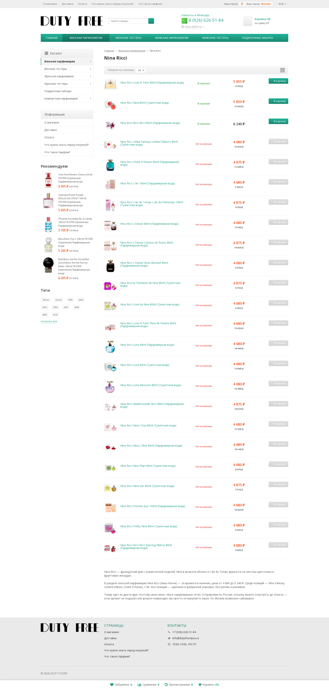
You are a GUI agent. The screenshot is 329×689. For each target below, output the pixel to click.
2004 (81, 299)
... (284, 38)
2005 (44, 307)
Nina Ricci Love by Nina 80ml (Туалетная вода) (149, 304)
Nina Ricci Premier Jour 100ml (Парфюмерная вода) (152, 506)
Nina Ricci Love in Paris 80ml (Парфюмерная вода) (152, 82)
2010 (55, 314)
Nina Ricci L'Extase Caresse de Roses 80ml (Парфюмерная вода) (146, 244)
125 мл (58, 299)
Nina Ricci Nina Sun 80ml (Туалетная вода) (147, 486)
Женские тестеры (128, 38)
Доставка (67, 4)
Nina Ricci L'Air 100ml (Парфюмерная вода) (147, 183)
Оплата (82, 4)
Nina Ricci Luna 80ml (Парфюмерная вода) (147, 344)
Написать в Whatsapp (195, 15)
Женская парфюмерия (86, 38)
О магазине (50, 4)
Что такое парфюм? (150, 4)
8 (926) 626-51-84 (206, 20)
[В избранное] (284, 87)
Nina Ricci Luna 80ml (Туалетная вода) (144, 365)
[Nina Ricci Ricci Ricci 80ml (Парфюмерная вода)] (110, 125)
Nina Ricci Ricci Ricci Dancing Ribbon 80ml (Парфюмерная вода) (146, 546)
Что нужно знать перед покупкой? (113, 4)
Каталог (56, 53)
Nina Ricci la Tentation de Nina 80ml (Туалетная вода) (150, 284)
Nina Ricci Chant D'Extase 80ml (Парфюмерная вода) (149, 163)
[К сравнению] (279, 87)
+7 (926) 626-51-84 (184, 632)
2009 (44, 314)
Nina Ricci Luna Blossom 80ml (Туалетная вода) (150, 385)
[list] (276, 70)
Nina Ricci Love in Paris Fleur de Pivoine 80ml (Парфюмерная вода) (148, 324)
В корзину (280, 81)
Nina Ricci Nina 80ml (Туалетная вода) (144, 102)
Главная (51, 38)
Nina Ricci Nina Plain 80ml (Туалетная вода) (148, 466)
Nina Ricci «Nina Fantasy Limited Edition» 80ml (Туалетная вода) (149, 143)
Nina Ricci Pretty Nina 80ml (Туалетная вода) (148, 526)
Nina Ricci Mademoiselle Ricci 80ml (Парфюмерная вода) (152, 405)
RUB (281, 4)
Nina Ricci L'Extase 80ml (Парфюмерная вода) (149, 223)
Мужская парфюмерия (171, 38)
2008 (76, 307)
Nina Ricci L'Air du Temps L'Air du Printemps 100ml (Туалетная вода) (151, 203)
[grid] (270, 70)
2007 (66, 307)
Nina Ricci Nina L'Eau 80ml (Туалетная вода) (148, 425)
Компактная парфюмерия (61, 98)
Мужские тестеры (215, 38)
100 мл (45, 299)
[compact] (282, 70)
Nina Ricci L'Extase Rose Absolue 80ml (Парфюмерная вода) (144, 264)
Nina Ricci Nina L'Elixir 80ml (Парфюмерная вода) (151, 445)
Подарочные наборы (257, 38)
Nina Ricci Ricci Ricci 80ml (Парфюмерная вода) (150, 123)
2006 (55, 307)
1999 (70, 299)
